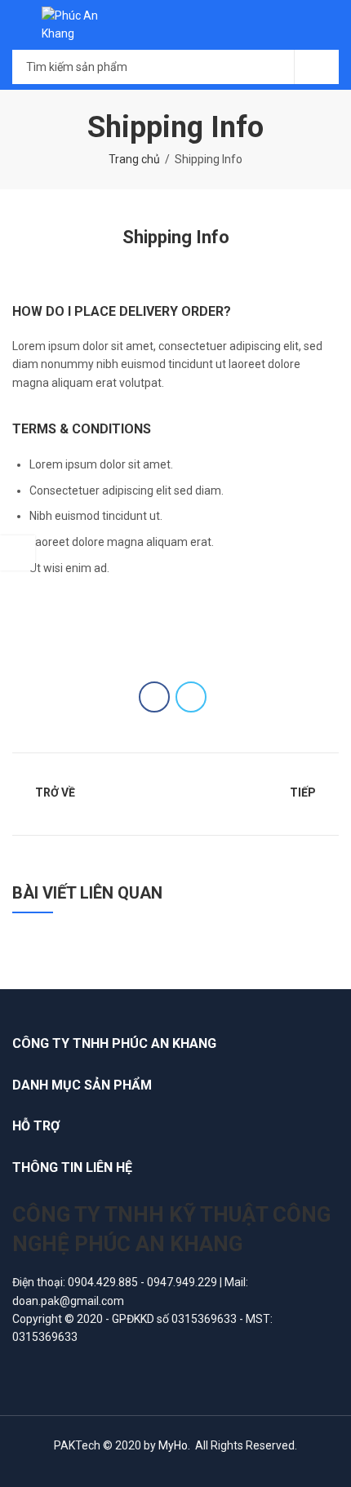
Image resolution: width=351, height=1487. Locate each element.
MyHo (173, 1445)
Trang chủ (134, 159)
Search (317, 67)
